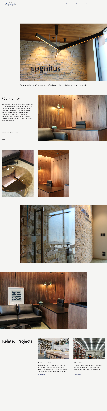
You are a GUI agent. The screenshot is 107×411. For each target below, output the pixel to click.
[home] (10, 4)
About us (68, 4)
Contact (40, 393)
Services (88, 4)
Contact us (100, 4)
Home (39, 387)
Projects (78, 4)
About (39, 388)
